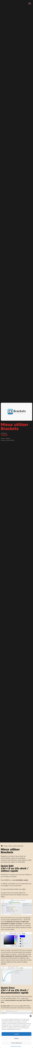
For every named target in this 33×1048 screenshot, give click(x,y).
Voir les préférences (16, 1043)
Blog (5, 846)
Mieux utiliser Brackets (10, 851)
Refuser (16, 1038)
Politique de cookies (16, 1046)
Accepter (16, 1034)
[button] (30, 1016)
